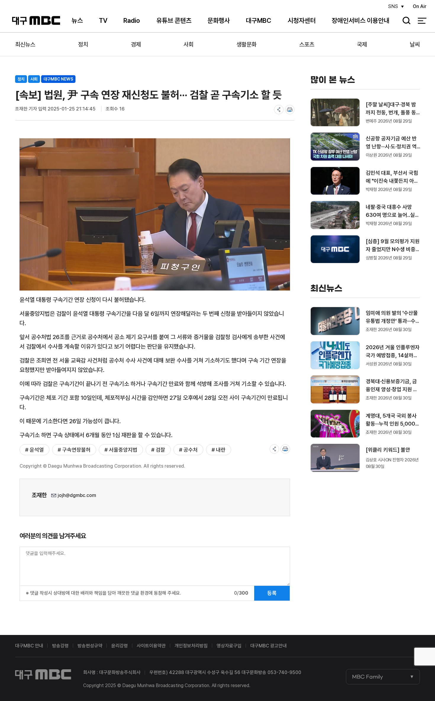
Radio (131, 20)
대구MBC (36, 20)
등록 (272, 593)
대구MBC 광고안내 (268, 646)
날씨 (415, 44)
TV (103, 20)
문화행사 (218, 20)
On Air (419, 6)
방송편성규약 (90, 646)
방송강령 (60, 646)
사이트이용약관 (151, 646)
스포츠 (306, 44)
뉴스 (77, 20)
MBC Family (367, 676)
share (278, 109)
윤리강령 (119, 646)
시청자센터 (302, 20)
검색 (404, 21)
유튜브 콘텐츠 (173, 20)
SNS (393, 6)
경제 (136, 44)
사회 (188, 44)
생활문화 (246, 44)
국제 (362, 44)
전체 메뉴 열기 (422, 20)
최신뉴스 (25, 44)
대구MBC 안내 (29, 646)
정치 (83, 44)
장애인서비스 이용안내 (360, 20)
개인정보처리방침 (191, 646)
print (289, 109)
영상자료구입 (229, 646)
